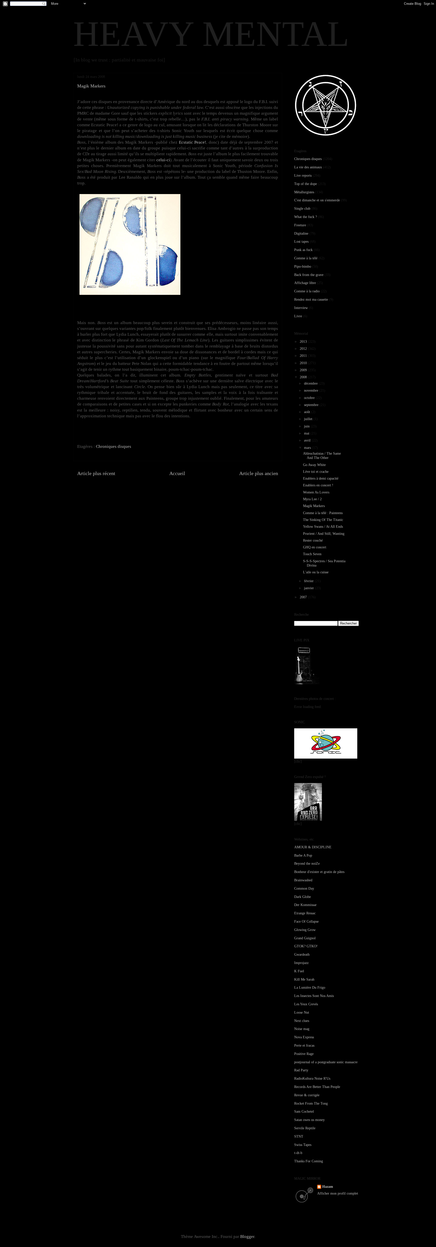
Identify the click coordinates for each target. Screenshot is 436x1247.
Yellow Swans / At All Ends (323, 526)
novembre (311, 390)
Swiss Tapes (302, 1145)
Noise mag (301, 1029)
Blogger (247, 1236)
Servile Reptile (304, 1128)
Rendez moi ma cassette (311, 299)
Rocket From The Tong (311, 1103)
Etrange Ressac (305, 913)
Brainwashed (303, 880)
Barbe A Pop (303, 855)
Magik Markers (314, 506)
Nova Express (304, 1037)
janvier (309, 588)
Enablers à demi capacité (320, 478)
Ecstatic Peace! (192, 142)
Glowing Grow (305, 930)
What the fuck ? (305, 217)
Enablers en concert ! (318, 485)
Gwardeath (302, 954)
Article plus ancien (258, 473)
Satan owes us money (309, 1120)
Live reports (303, 175)
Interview (301, 308)
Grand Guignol (305, 938)
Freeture (300, 225)
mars (308, 448)
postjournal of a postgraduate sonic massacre (326, 1062)
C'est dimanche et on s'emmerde (317, 200)
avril (308, 440)
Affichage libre (305, 283)
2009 (304, 370)
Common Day (304, 888)
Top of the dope (305, 184)
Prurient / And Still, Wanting (323, 534)
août (307, 412)
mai (307, 433)
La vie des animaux (308, 167)
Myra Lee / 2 (312, 499)
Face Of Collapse (306, 921)
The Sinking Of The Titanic (323, 520)
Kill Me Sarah (304, 979)
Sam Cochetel (304, 1111)
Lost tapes (301, 241)
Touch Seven (312, 554)
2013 (304, 342)
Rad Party (301, 1070)
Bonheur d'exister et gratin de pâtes (319, 872)
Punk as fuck (303, 250)
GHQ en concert (314, 547)
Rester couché (313, 540)
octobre (310, 398)
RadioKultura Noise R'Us (312, 1078)
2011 (304, 356)
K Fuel (299, 971)
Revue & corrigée (306, 1095)
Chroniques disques (113, 446)
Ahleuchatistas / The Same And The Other (322, 456)
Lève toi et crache (316, 472)
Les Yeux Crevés (306, 1004)
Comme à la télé (305, 258)
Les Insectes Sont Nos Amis (314, 996)
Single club (302, 208)
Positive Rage (304, 1054)
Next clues (301, 1021)
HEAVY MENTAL (211, 34)
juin (307, 426)
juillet (308, 419)
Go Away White (314, 465)
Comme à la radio (307, 291)
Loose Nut (301, 1012)
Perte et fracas (304, 1045)
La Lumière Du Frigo (309, 987)
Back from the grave (308, 275)
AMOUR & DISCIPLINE (313, 847)
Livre (298, 316)
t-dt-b (298, 1153)
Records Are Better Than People (317, 1087)
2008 (304, 377)
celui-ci (163, 160)
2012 (304, 349)
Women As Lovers (316, 492)
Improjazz (301, 963)
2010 (304, 363)
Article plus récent (96, 473)
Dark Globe (302, 897)
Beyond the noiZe (307, 863)
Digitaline (301, 233)
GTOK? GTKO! (306, 946)
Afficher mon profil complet (337, 1193)
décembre (311, 383)
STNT (298, 1136)
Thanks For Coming (308, 1161)
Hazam (327, 1187)
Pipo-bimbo (302, 266)
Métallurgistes (304, 192)
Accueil (177, 473)
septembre (311, 405)
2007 (304, 597)
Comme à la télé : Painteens (323, 513)
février (309, 581)
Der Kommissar (305, 905)
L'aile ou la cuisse (316, 572)
